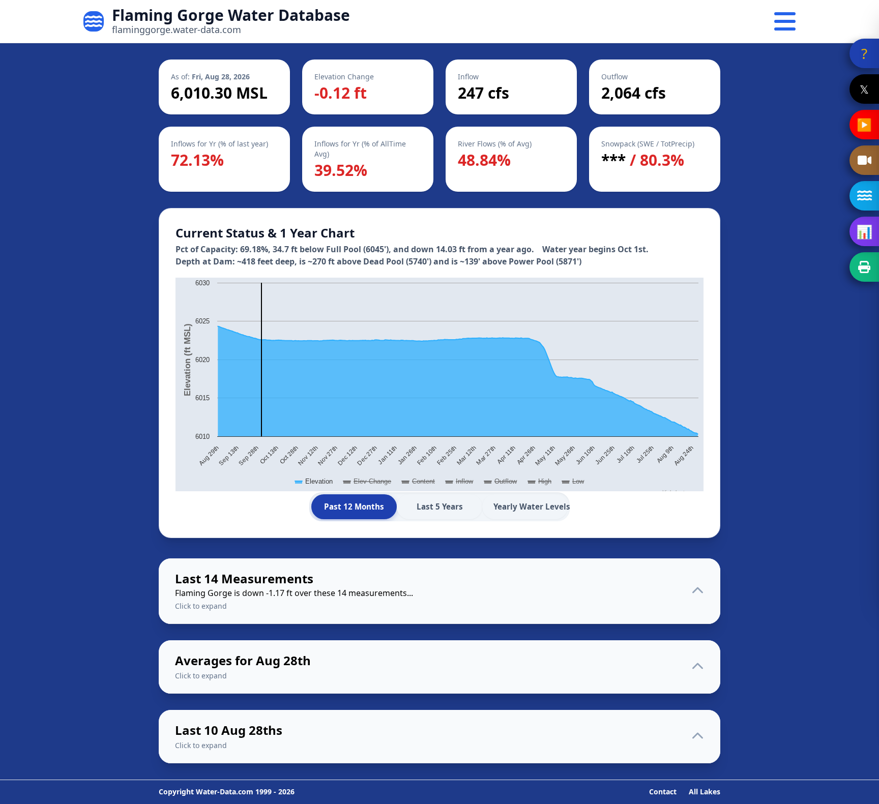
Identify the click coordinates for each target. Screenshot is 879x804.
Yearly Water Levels (530, 506)
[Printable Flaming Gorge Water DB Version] (864, 267)
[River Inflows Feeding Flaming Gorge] (864, 196)
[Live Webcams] (864, 160)
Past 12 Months (354, 506)
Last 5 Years (440, 506)
